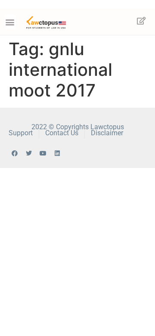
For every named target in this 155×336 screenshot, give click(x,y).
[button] (10, 22)
